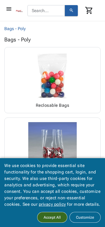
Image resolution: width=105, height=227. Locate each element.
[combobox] (46, 10)
